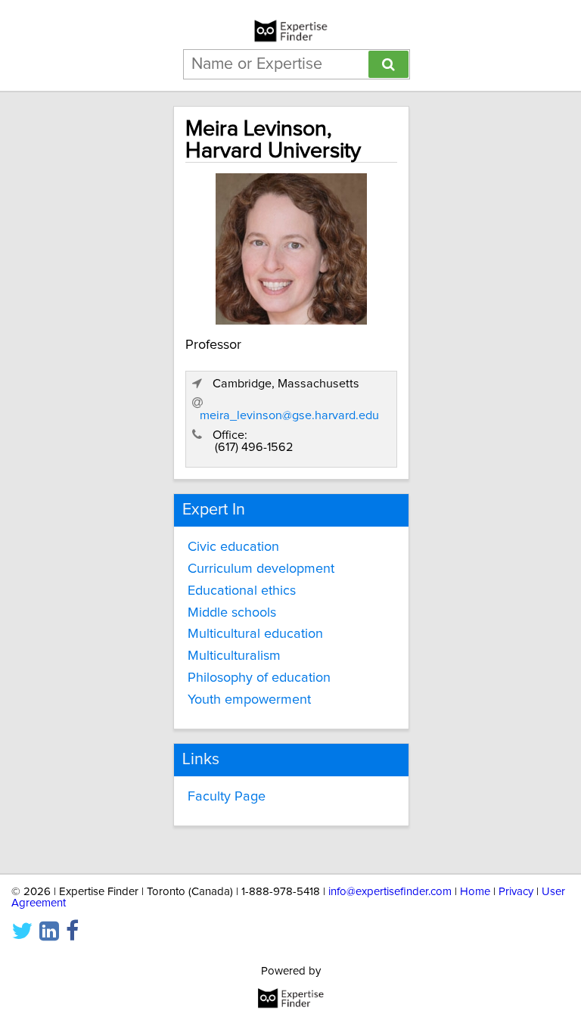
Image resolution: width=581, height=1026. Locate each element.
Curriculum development (261, 569)
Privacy (516, 891)
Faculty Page (227, 797)
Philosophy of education (259, 678)
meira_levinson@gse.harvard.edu (289, 415)
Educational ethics (242, 591)
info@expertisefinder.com (390, 891)
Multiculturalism (234, 656)
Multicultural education (255, 634)
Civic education (233, 547)
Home (475, 891)
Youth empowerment (249, 700)
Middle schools (232, 613)
